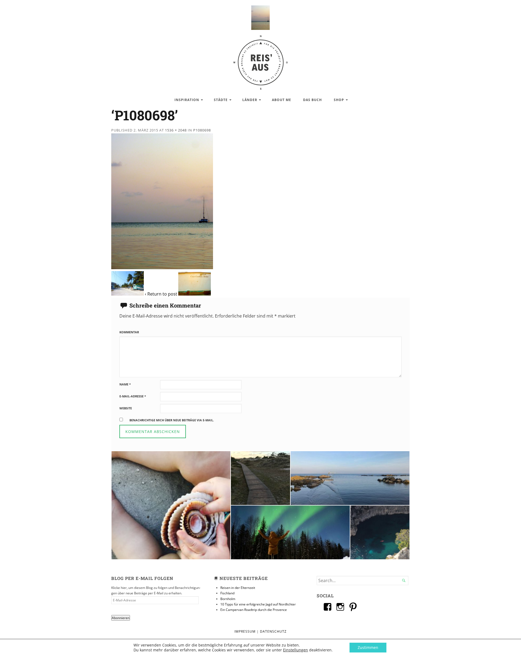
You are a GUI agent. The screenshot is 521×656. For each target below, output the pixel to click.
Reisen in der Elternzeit (237, 587)
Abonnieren (120, 618)
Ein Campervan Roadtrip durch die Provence (253, 609)
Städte (221, 100)
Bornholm (227, 599)
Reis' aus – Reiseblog (260, 59)
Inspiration (186, 100)
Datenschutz (273, 631)
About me (281, 100)
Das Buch (312, 100)
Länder (249, 100)
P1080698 (202, 130)
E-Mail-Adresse (132, 396)
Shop (339, 100)
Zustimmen (368, 647)
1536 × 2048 (176, 130)
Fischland (227, 593)
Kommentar (129, 332)
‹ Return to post (161, 294)
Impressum (245, 631)
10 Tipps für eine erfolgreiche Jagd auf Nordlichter (258, 604)
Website (125, 408)
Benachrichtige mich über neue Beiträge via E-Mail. (171, 420)
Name (125, 384)
